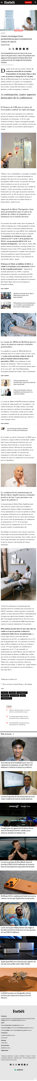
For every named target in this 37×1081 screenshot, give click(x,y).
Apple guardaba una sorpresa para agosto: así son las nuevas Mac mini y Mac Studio (18, 963)
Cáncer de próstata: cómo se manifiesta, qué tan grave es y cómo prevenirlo (23, 392)
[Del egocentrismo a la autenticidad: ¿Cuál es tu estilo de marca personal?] (6, 382)
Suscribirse (28, 2)
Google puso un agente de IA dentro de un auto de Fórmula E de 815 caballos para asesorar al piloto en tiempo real (17, 830)
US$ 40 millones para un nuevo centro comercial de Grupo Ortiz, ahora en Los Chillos (19, 711)
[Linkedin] (27, 49)
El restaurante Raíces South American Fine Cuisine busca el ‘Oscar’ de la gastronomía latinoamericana (19, 717)
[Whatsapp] (10, 49)
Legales (17, 1056)
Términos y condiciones (7, 1056)
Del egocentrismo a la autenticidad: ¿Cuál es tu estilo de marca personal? (24, 382)
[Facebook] (17, 49)
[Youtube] (19, 1064)
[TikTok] (27, 1064)
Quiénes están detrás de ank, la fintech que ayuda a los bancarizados (24, 295)
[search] (35, 2)
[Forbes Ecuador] (9, 2)
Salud (23, 695)
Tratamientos (6, 698)
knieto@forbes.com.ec (28, 1027)
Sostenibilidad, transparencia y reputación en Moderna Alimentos (19, 724)
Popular (9, 706)
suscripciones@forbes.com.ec (8, 1035)
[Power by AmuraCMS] (18, 1069)
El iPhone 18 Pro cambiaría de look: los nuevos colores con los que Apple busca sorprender (18, 897)
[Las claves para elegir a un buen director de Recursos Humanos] (3, 428)
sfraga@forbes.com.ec (26, 1030)
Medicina (5, 695)
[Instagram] (16, 1064)
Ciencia (12, 692)
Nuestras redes (18, 1058)
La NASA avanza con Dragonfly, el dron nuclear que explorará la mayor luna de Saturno (16, 995)
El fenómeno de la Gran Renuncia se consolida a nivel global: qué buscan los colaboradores (24, 305)
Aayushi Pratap (5, 44)
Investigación (22, 692)
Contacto (28, 1056)
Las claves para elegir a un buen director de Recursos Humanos (17, 429)
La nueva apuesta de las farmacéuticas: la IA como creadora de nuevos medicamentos (18, 798)
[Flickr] (24, 1064)
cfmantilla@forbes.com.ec (18, 1025)
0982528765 (4, 1042)
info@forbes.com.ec (21, 1020)
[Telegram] (24, 49)
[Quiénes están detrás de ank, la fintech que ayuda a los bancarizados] (6, 295)
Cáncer (4, 692)
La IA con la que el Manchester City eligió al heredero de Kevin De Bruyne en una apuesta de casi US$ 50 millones (18, 930)
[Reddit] (20, 49)
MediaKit (22, 1056)
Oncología (14, 695)
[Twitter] (13, 49)
